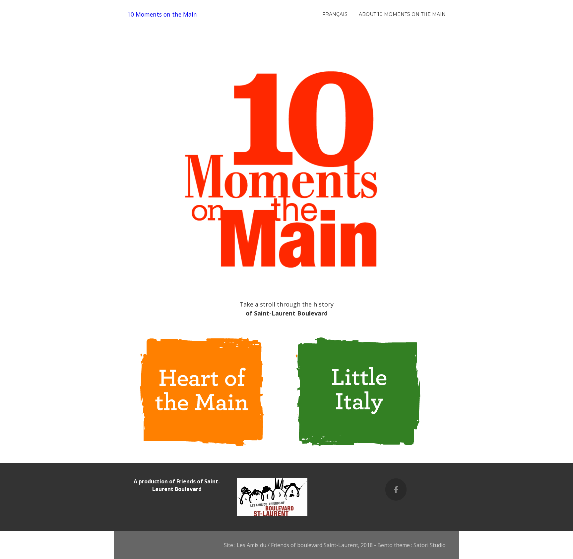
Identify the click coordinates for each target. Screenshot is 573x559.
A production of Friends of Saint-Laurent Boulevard (177, 485)
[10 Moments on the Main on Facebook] (396, 489)
